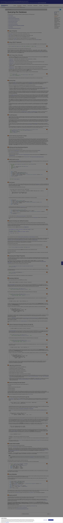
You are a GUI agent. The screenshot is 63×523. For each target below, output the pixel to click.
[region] (31, 520)
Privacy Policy (7, 522)
